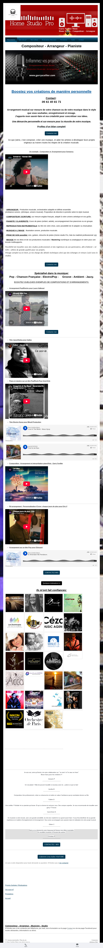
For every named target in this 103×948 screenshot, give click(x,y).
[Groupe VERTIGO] (72, 641)
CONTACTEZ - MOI (51, 844)
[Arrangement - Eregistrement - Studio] (34, 603)
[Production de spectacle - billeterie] (72, 655)
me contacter (63, 863)
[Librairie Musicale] (53, 622)
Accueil (8, 898)
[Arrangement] (53, 729)
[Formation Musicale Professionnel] (53, 661)
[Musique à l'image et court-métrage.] (14, 748)
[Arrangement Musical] (14, 641)
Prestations (9, 894)
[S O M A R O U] (14, 699)
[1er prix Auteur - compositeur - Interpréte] (14, 622)
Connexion (95, 940)
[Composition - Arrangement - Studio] (14, 680)
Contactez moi (51, 133)
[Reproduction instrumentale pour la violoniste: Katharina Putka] (53, 748)
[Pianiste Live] (34, 641)
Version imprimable (13, 940)
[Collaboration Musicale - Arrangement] (34, 622)
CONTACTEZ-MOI (51, 572)
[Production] (14, 729)
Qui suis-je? (9, 889)
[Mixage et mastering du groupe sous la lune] (34, 748)
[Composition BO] (14, 719)
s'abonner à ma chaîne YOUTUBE (51, 857)
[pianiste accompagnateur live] (34, 661)
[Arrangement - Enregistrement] (72, 603)
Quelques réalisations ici (51, 583)
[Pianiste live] (14, 603)
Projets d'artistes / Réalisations (16, 885)
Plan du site (23, 940)
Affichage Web (93, 942)
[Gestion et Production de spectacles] (53, 603)
